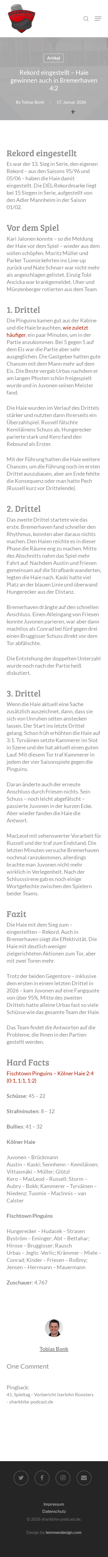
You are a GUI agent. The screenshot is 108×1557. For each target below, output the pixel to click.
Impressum (54, 1504)
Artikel (53, 57)
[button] (98, 19)
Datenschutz (54, 1511)
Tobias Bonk (33, 102)
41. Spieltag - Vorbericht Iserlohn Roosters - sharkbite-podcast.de (50, 1397)
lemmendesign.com (64, 1532)
